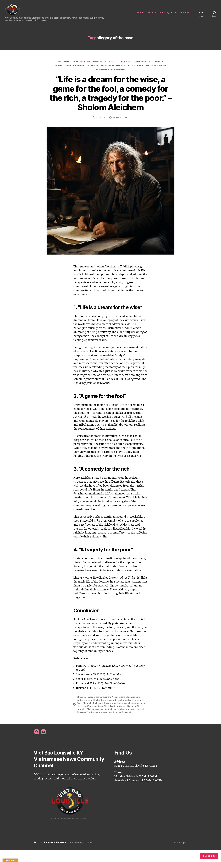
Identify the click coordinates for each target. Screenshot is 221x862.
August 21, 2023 (120, 117)
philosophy (131, 706)
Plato (139, 706)
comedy (113, 700)
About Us (151, 12)
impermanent (123, 703)
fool (95, 703)
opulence (120, 706)
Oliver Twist (109, 706)
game (100, 703)
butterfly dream (84, 700)
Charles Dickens (100, 700)
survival (140, 709)
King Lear (81, 706)
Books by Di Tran (168, 12)
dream (138, 700)
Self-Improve (135, 65)
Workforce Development (110, 69)
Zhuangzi (126, 712)
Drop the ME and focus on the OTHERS (142, 62)
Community (64, 62)
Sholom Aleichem (108, 709)
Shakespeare (93, 709)
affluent (80, 697)
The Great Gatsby (85, 712)
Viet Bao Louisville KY (54, 842)
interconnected (138, 703)
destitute (122, 700)
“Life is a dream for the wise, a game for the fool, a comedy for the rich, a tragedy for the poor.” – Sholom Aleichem (110, 93)
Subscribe (209, 856)
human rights (110, 703)
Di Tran (102, 117)
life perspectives (95, 706)
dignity (130, 700)
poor (79, 709)
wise (105, 712)
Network (184, 12)
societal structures (126, 709)
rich (84, 709)
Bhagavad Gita (133, 697)
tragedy (98, 712)
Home (140, 12)
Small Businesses (156, 65)
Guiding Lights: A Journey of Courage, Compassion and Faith (89, 65)
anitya (108, 697)
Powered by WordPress (81, 842)
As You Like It (118, 697)
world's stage (114, 712)
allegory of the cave (94, 697)
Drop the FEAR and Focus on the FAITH (95, 62)
